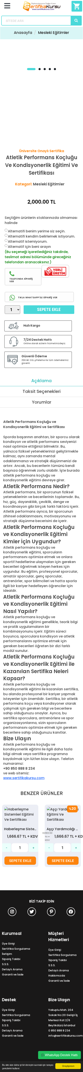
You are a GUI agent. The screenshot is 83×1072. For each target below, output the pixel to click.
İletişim (7, 954)
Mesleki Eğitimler (53, 32)
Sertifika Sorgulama (16, 949)
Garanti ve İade (12, 974)
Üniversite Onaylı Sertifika (41, 150)
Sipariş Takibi (11, 959)
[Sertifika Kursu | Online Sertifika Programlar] (42, 8)
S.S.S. (5, 964)
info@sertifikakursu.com (65, 1036)
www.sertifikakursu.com (23, 777)
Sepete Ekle (49, 309)
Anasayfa (23, 32)
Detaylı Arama (12, 969)
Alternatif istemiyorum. (27, 241)
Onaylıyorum (68, 1065)
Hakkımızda (56, 976)
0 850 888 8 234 (59, 1030)
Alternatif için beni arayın (29, 246)
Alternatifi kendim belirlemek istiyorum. (41, 236)
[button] (31, 69)
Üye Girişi (8, 944)
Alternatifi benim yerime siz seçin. (36, 231)
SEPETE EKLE (20, 861)
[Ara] (76, 21)
